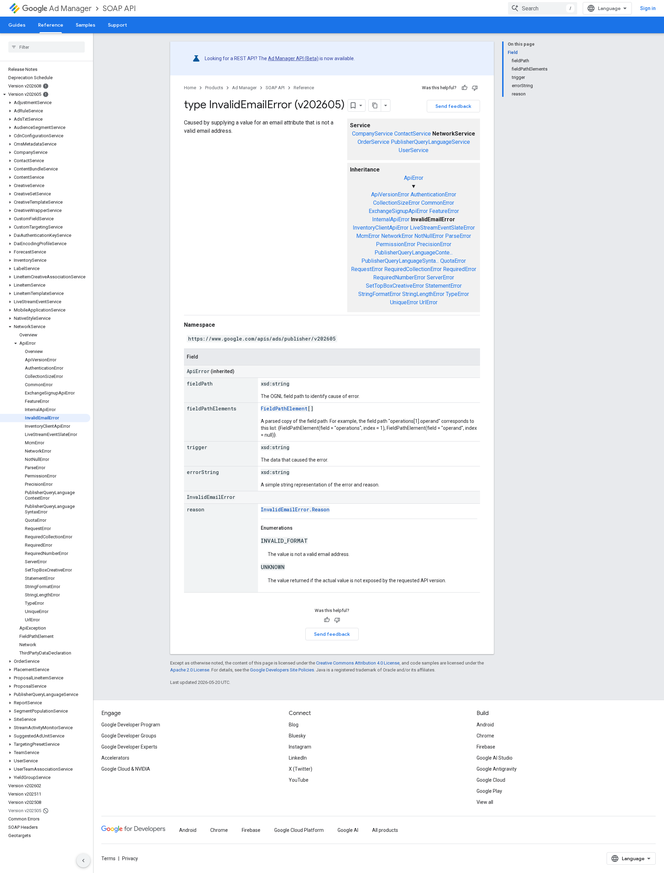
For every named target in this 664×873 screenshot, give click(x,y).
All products (385, 830)
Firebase (486, 747)
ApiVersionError (390, 194)
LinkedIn (298, 758)
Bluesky (297, 736)
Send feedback (453, 106)
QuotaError (453, 261)
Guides (17, 25)
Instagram (300, 747)
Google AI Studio (495, 758)
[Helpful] (464, 88)
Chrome (485, 736)
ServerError (440, 277)
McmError (368, 236)
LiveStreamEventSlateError (442, 227)
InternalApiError (390, 219)
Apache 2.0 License (189, 669)
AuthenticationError (433, 194)
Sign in (648, 8)
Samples (85, 25)
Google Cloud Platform (299, 830)
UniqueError (404, 302)
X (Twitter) (300, 769)
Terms (108, 858)
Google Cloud (491, 780)
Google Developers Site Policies (282, 669)
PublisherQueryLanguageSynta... (400, 261)
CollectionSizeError (396, 202)
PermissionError (395, 244)
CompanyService (372, 133)
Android (485, 724)
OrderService (373, 142)
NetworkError (397, 236)
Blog (293, 724)
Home (190, 87)
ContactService (412, 133)
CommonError (437, 202)
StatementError (443, 285)
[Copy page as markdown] (375, 105)
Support (117, 25)
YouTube (298, 780)
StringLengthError (423, 294)
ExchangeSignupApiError (398, 211)
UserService (413, 150)
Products (214, 87)
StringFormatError (379, 294)
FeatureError (444, 211)
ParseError (458, 236)
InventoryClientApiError (380, 227)
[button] (45, 94)
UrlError (428, 302)
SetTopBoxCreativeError (395, 285)
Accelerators (115, 758)
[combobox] (542, 8)
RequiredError (459, 269)
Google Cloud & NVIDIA (125, 769)
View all (485, 802)
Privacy (130, 858)
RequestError (367, 269)
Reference (50, 25)
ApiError (413, 178)
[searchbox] (46, 47)
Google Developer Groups (128, 736)
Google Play (489, 791)
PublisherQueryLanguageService (430, 142)
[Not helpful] (475, 88)
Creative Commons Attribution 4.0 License (357, 663)
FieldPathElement (284, 408)
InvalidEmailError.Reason (295, 509)
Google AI (348, 830)
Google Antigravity (497, 769)
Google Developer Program (130, 724)
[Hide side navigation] (83, 860)
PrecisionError (434, 244)
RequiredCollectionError (413, 269)
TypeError (457, 294)
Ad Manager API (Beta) (293, 58)
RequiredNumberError (399, 277)
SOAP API (119, 8)
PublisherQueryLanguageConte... (414, 252)
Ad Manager (70, 8)
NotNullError (429, 236)
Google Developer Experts (129, 747)
